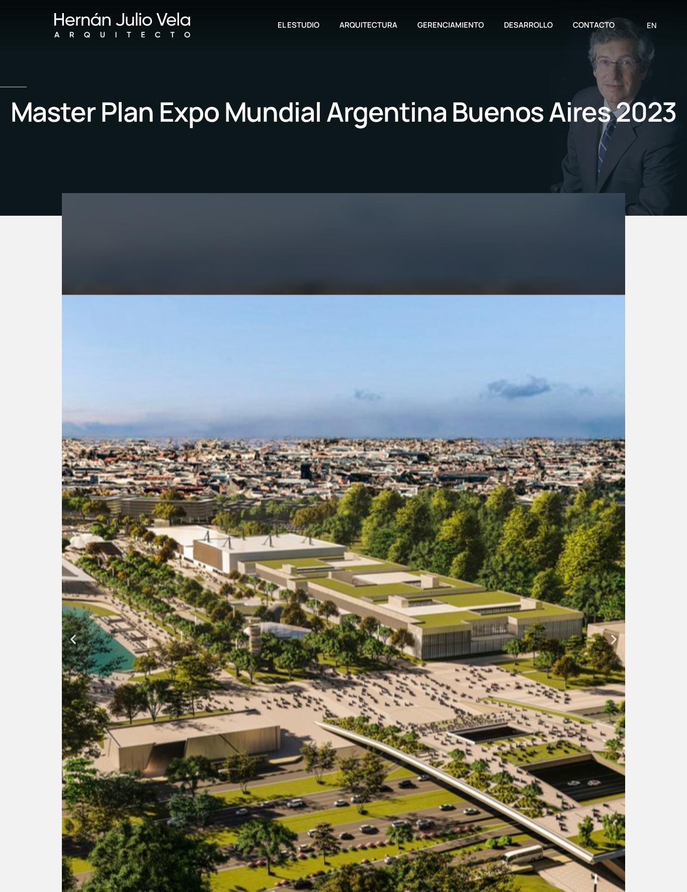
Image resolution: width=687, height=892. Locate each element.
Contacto (594, 25)
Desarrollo (528, 25)
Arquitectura (368, 25)
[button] (73, 639)
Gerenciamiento (450, 25)
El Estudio (298, 25)
